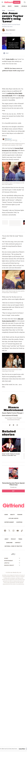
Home (3, 10)
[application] (13, 43)
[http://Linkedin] (13, 425)
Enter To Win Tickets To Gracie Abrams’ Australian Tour (11, 454)
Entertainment (11, 10)
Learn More (22, 748)
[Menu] (2, 2)
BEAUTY (9, 6)
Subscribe (16, 2)
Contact (18, 542)
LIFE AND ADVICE (13, 518)
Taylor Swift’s (10, 59)
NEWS (3, 6)
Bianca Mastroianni (10, 30)
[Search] (25, 2)
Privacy (13, 539)
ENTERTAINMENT (9, 522)
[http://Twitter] (9, 425)
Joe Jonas (21, 95)
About (6, 539)
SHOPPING (19, 522)
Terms (20, 539)
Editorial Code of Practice (13, 546)
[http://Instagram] (17, 425)
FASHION (16, 6)
